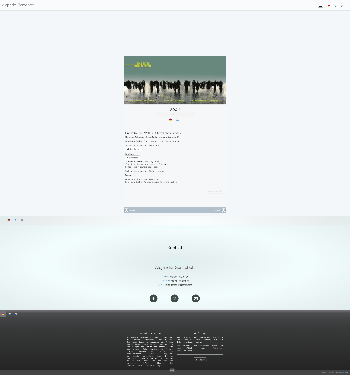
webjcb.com (343, 372)
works (179, 115)
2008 (217, 210)
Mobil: (166, 276)
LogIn (201, 360)
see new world (214, 191)
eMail (163, 285)
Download (133, 158)
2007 (132, 210)
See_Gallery (134, 149)
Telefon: (166, 281)
